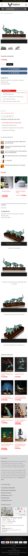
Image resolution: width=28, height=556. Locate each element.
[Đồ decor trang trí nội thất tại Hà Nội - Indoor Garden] (14, 4)
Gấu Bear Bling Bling (6, 191)
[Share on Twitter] (4, 116)
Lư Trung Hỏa (8, 160)
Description (3, 204)
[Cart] (26, 4)
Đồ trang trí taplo (5, 498)
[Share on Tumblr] (12, 116)
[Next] (25, 30)
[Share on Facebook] (2, 116)
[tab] (14, 205)
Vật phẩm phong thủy (8, 13)
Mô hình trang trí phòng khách (8, 490)
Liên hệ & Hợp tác (19, 539)
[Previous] (3, 30)
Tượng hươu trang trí (19, 374)
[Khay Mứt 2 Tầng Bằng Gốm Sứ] (21, 182)
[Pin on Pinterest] (7, 116)
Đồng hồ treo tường (6, 493)
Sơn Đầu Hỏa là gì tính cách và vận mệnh (15, 165)
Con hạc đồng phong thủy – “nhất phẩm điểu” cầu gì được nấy (20, 445)
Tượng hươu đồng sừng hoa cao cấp (7, 375)
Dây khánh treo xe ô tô (6, 495)
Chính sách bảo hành (17, 537)
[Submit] (25, 9)
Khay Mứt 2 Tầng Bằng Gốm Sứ (20, 192)
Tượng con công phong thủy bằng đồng (7, 421)
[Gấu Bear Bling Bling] (7, 182)
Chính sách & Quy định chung (19, 538)
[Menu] (2, 4)
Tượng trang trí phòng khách (8, 487)
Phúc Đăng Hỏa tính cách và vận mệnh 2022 (16, 155)
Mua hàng (10, 64)
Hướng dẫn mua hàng (10, 539)
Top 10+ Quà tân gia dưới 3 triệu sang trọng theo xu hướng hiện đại (15, 151)
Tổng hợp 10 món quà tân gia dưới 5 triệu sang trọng (15, 147)
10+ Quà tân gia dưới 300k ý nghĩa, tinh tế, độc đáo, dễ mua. (15, 142)
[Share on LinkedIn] (10, 116)
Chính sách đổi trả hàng (7, 538)
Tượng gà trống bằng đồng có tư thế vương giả (20, 421)
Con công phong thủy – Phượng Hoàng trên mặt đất (7, 398)
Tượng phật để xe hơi (6, 500)
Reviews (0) (3, 207)
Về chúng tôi (8, 537)
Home (2, 13)
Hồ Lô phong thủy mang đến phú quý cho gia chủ (7, 445)
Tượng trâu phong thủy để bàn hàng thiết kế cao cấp (20, 398)
